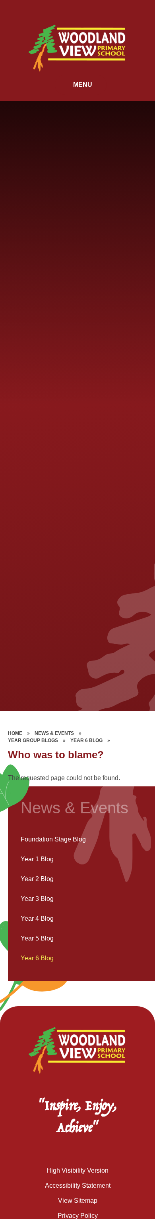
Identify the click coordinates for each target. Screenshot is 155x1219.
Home (15, 733)
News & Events (54, 733)
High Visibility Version (77, 1170)
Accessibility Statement (77, 1185)
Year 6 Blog (86, 740)
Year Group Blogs (33, 740)
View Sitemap (77, 1200)
